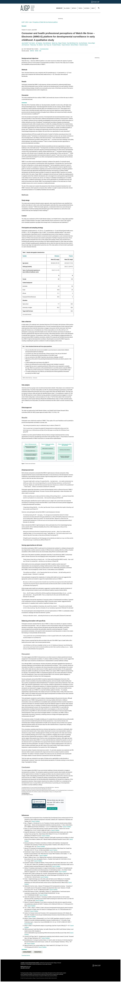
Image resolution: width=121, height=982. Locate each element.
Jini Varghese (39, 43)
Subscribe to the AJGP (25, 968)
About (93, 8)
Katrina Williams (74, 45)
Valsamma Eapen (83, 45)
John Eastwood (25, 45)
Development (27, 952)
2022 (27, 22)
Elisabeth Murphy (56, 45)
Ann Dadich (32, 43)
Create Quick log (52, 808)
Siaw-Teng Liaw (47, 45)
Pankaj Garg (33, 45)
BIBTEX (32, 50)
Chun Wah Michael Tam (72, 43)
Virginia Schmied (66, 45)
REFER (36, 50)
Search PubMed (36, 821)
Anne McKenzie (47, 43)
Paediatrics (37, 952)
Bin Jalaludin (40, 45)
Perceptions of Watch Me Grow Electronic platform (45, 22)
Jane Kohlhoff (25, 43)
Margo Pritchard (62, 43)
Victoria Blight (91, 43)
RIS (40, 50)
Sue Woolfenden (83, 43)
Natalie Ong (54, 43)
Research (24, 26)
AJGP (23, 22)
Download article (44, 49)
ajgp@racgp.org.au (27, 966)
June (30, 22)
